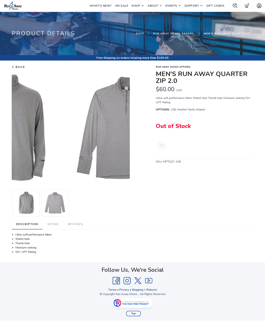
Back (19, 67)
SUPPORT (191, 6)
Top (133, 313)
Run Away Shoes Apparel (174, 33)
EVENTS (171, 6)
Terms (112, 290)
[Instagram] (127, 280)
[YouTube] (148, 280)
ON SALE (121, 6)
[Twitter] (137, 280)
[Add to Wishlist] (162, 146)
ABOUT (152, 6)
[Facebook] (116, 280)
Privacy (124, 290)
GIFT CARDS (215, 6)
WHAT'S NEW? (101, 6)
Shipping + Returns (144, 290)
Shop (140, 33)
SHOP (135, 6)
